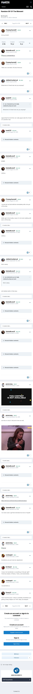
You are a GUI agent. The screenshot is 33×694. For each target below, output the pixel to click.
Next (27, 23)
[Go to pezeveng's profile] (3, 385)
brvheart (9, 567)
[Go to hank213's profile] (3, 98)
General (15, 17)
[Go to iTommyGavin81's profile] (3, 31)
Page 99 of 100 (16, 23)
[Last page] (31, 23)
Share (17, 654)
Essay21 (5, 16)
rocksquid (9, 555)
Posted (11, 31)
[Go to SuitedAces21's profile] (3, 51)
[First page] (2, 23)
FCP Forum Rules (8, 679)
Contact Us (16, 691)
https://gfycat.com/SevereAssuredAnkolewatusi (14, 500)
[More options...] (30, 31)
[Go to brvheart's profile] (3, 567)
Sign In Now (16, 644)
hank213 (8, 98)
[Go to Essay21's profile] (3, 593)
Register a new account (16, 632)
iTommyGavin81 (11, 30)
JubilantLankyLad (12, 80)
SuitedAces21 (10, 50)
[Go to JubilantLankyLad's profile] (3, 81)
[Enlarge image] (8, 55)
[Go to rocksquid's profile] (3, 555)
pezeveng (9, 384)
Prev (5, 23)
